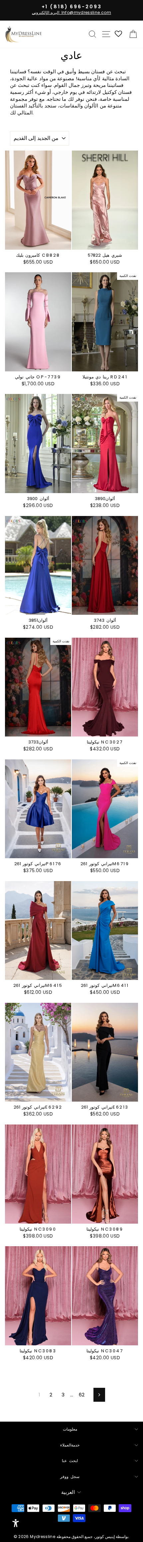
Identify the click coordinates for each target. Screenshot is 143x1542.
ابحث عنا (70, 1460)
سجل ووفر (70, 1476)
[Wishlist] (118, 34)
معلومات (70, 1429)
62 (82, 1394)
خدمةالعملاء (69, 1445)
